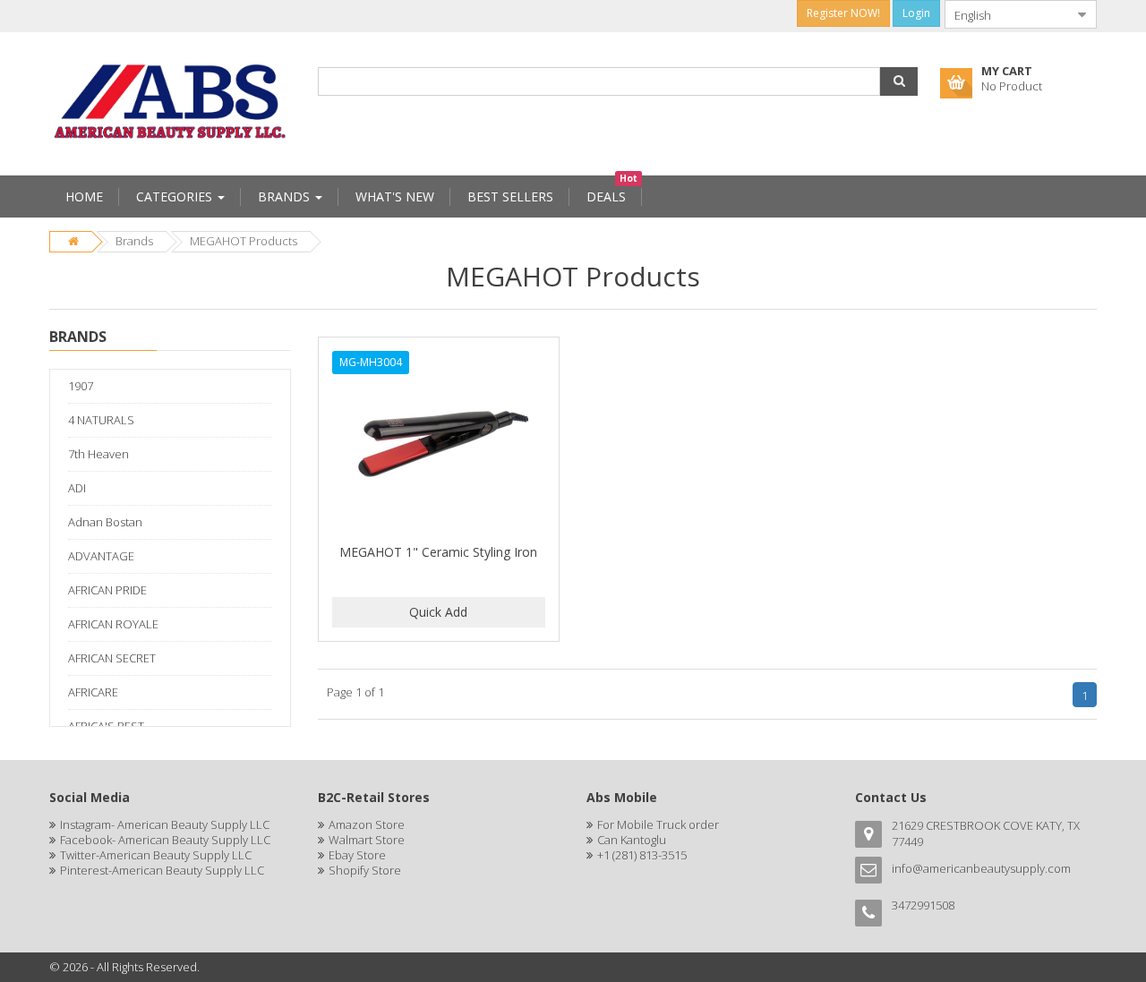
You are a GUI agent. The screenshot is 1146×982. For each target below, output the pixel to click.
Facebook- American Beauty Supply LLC (165, 840)
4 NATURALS (101, 420)
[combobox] (1006, 14)
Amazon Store (367, 824)
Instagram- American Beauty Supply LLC (164, 824)
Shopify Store (365, 870)
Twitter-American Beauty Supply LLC (156, 855)
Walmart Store (367, 840)
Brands (134, 241)
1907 (80, 386)
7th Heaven (98, 454)
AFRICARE (93, 692)
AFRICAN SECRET (112, 658)
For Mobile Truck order (658, 824)
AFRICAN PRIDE (107, 590)
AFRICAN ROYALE (113, 624)
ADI (77, 488)
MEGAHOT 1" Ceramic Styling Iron (438, 551)
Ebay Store (357, 855)
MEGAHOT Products (243, 241)
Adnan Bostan (105, 522)
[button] (899, 81)
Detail (438, 347)
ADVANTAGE (101, 556)
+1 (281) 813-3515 (642, 855)
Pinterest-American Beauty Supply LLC (162, 870)
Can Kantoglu (631, 840)
